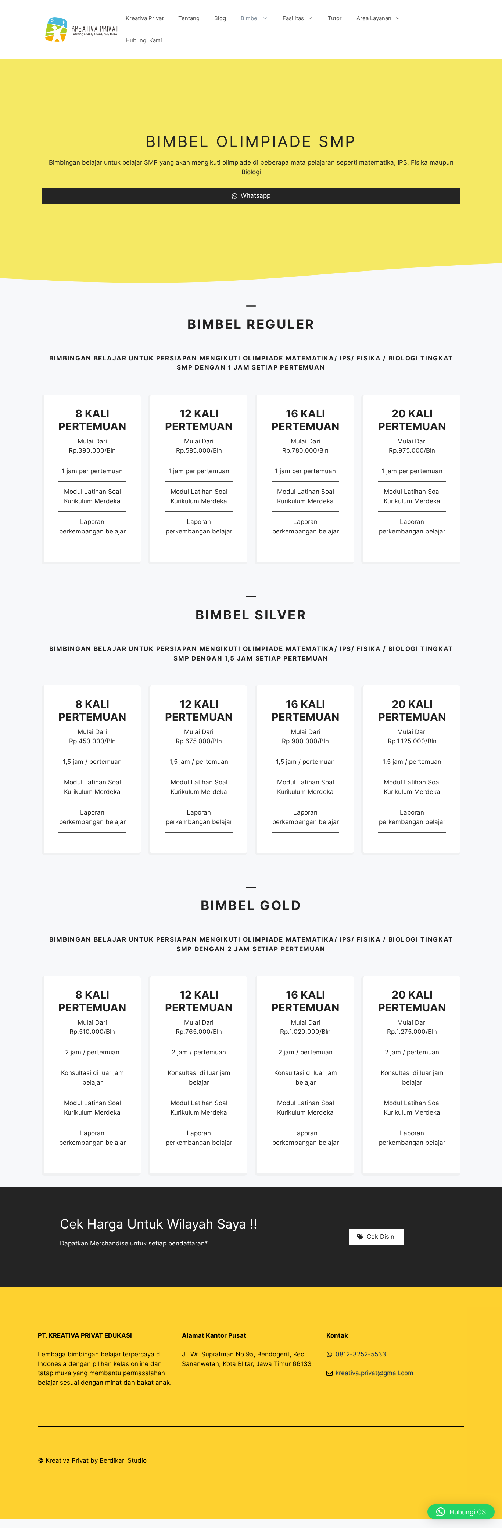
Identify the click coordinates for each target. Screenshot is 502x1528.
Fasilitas (293, 18)
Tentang (189, 18)
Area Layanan (373, 18)
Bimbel (250, 18)
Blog (220, 18)
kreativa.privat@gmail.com (374, 1373)
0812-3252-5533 (361, 1354)
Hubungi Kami (144, 40)
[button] (461, 1511)
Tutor (335, 18)
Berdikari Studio (123, 1460)
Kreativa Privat (145, 18)
